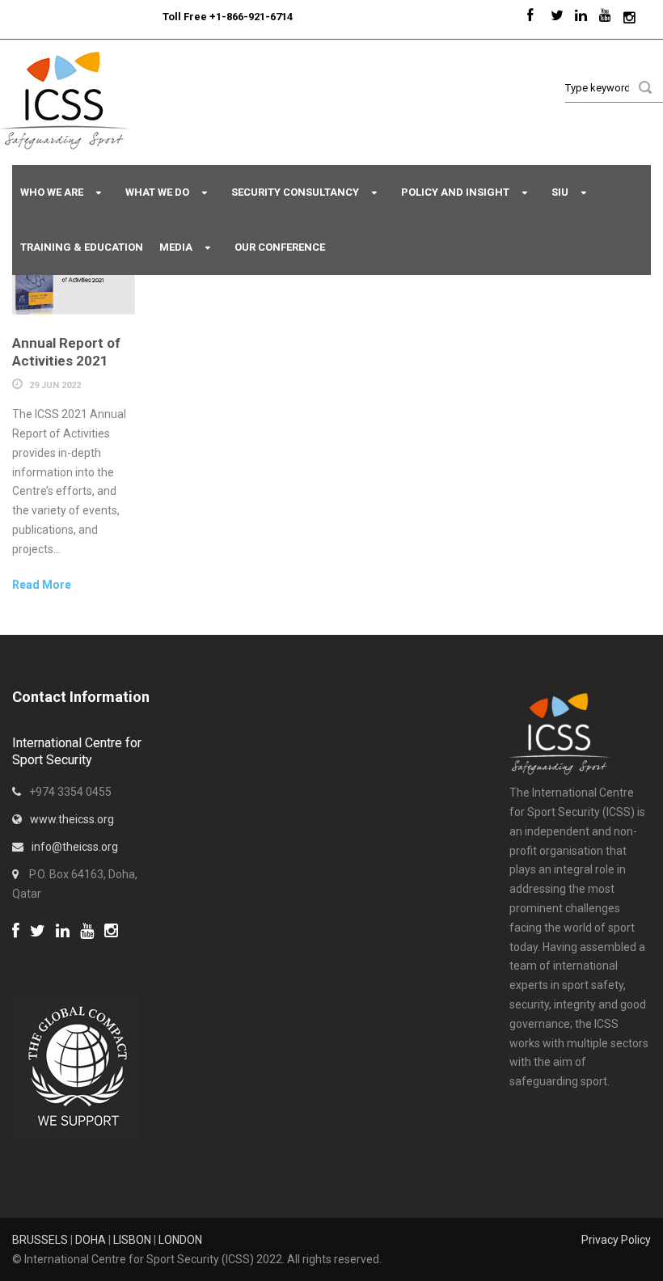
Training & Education (81, 247)
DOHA (90, 1239)
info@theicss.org (75, 846)
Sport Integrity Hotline (156, 17)
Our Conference (279, 247)
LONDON (180, 1239)
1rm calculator (49, 951)
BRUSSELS (40, 1239)
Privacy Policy (616, 1239)
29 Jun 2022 (55, 385)
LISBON (132, 1239)
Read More (41, 584)
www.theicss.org (72, 819)
